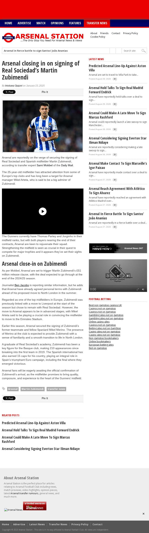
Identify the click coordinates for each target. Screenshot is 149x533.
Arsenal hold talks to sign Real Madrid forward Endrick (40, 430)
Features (75, 23)
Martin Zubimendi (33, 389)
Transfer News (97, 23)
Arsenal (13, 389)
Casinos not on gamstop (102, 308)
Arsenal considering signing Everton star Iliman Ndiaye (41, 448)
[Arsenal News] (13, 509)
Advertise (24, 23)
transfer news (56, 389)
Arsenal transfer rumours (24, 493)
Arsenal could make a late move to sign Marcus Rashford (36, 439)
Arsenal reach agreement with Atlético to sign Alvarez (117, 190)
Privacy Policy (130, 33)
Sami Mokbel (45, 165)
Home (8, 23)
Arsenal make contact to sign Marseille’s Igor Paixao (118, 165)
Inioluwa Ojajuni (13, 85)
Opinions (57, 23)
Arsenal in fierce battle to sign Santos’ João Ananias (36, 51)
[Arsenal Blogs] (35, 509)
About (93, 33)
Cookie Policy (97, 36)
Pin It (45, 91)
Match (40, 23)
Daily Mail (67, 165)
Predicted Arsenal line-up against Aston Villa (34, 423)
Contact (116, 33)
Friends (104, 33)
